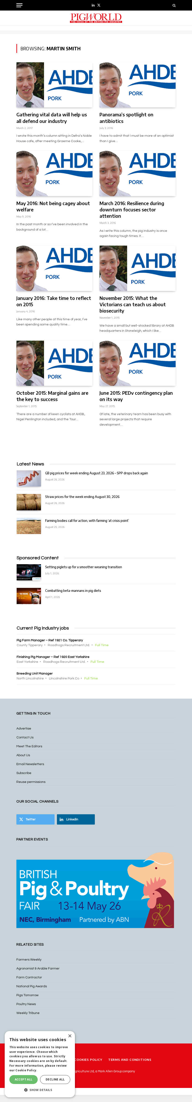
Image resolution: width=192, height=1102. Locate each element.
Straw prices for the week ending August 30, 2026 (82, 497)
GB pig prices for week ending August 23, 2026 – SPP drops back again (96, 473)
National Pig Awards (31, 986)
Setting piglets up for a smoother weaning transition (83, 567)
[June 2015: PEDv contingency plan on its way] (138, 363)
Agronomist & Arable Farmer (37, 968)
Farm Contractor (29, 977)
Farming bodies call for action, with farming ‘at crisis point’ (87, 521)
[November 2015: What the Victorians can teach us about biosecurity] (138, 268)
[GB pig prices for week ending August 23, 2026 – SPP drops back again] (29, 478)
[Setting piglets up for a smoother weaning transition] (29, 572)
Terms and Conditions (129, 1059)
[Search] (174, 5)
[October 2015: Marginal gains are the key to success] (54, 363)
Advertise (23, 728)
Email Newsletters (30, 764)
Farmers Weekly (28, 959)
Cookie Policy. (26, 1070)
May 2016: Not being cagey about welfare (53, 206)
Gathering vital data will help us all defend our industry (51, 117)
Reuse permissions (30, 782)
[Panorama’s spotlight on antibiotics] (138, 84)
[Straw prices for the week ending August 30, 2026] (29, 502)
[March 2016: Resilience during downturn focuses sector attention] (138, 173)
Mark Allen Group (110, 1071)
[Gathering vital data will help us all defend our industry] (54, 84)
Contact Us (24, 737)
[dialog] (40, 1064)
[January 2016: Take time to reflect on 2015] (54, 268)
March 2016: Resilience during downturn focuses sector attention (132, 209)
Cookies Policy (88, 1059)
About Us (23, 755)
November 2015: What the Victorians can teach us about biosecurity (133, 304)
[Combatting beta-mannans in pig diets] (29, 596)
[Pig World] (96, 18)
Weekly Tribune (28, 1013)
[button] (39, 1090)
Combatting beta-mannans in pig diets (73, 591)
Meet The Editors (29, 746)
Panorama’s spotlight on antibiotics (126, 117)
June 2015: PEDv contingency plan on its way (136, 396)
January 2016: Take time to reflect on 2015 (53, 301)
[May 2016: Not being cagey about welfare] (54, 173)
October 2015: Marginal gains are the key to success (52, 396)
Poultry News (26, 1004)
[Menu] (19, 5)
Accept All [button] (24, 1079)
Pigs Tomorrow (27, 995)
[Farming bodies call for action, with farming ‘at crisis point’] (29, 526)
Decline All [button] (55, 1079)
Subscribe (23, 773)
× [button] (69, 1036)
